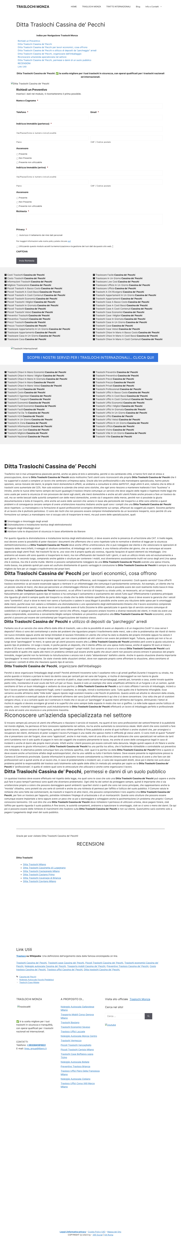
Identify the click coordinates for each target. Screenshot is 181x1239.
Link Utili (22, 66)
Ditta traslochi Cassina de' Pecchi (101, 969)
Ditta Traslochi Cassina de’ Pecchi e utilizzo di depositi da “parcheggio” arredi (57, 50)
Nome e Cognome (27, 100)
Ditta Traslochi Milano (34, 864)
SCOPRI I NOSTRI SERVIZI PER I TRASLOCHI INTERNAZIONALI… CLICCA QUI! (90, 357)
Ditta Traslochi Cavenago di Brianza (42, 878)
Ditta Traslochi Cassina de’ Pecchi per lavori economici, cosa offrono (52, 47)
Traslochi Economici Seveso (75, 1027)
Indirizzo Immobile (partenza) (34, 123)
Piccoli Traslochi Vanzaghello (76, 1045)
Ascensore (22, 148)
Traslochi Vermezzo (71, 1040)
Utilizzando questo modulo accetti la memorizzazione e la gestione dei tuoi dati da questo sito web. (66, 246)
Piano (19, 142)
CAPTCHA (22, 251)
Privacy (21, 229)
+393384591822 (36, 1045)
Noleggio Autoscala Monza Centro (79, 1036)
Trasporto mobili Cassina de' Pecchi (86, 966)
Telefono (22, 112)
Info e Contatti (152, 6)
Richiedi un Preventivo (29, 41)
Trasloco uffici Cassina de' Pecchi (65, 969)
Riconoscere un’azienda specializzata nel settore (42, 57)
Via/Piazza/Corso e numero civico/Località (36, 133)
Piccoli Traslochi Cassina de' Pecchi (104, 962)
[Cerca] (148, 1016)
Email (94, 112)
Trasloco (21, 956)
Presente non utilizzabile (30, 162)
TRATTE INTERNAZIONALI (118, 6)
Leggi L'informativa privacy (73, 1232)
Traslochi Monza (140, 999)
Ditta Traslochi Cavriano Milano (39, 881)
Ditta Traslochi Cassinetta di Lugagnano (44, 867)
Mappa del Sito (114, 1232)
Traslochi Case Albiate (29, 982)
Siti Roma (108, 1235)
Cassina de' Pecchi (27, 977)
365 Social (98, 1235)
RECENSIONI (24, 63)
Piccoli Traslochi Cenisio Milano (77, 1049)
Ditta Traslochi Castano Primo (39, 874)
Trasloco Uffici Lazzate (73, 1031)
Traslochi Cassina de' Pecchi (31, 962)
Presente (23, 154)
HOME (74, 6)
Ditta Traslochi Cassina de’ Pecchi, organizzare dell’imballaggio (49, 53)
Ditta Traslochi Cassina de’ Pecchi (35, 44)
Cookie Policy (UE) (96, 1232)
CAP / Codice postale (101, 142)
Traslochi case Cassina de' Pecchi (66, 962)
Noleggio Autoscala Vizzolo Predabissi (36, 979)
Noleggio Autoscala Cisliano (75, 1079)
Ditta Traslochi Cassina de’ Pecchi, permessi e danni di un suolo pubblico (54, 60)
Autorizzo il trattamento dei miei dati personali (41, 235)
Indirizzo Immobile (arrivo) (32, 167)
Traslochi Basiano (70, 1022)
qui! (69, 241)
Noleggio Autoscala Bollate (75, 1062)
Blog (138, 6)
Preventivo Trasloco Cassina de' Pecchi (127, 966)
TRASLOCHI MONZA (32, 7)
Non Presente (25, 158)
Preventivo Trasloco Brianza (75, 1066)
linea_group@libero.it (35, 1048)
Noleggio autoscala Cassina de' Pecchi (45, 966)
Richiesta (22, 211)
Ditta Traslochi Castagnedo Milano (41, 871)
